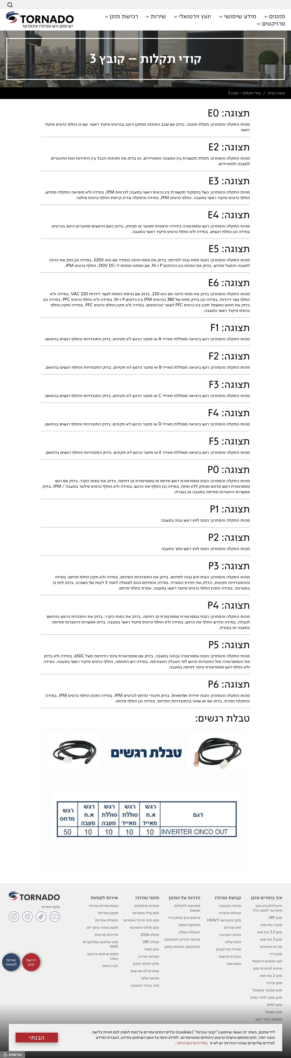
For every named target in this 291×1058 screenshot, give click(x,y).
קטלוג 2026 (149, 934)
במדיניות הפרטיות (192, 1043)
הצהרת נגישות (230, 956)
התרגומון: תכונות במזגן (182, 946)
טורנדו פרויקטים (228, 949)
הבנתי (37, 1037)
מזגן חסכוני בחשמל (267, 990)
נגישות (15, 1054)
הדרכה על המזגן (184, 897)
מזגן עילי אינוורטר (145, 913)
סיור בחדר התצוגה (145, 985)
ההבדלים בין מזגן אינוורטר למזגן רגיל (267, 907)
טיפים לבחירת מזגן (267, 968)
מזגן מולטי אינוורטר (144, 927)
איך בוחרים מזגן (266, 897)
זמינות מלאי (150, 978)
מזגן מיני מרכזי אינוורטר (141, 920)
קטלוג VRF (151, 942)
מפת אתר (233, 963)
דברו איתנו (110, 965)
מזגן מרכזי (274, 983)
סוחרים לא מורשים (145, 971)
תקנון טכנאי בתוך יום (102, 927)
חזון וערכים (232, 927)
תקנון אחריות (108, 913)
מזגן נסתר (151, 949)
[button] (274, 16)
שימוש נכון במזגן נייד (184, 917)
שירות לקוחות (104, 897)
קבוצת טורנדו (228, 897)
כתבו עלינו (233, 942)
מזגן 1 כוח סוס (271, 925)
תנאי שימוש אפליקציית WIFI (100, 944)
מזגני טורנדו (147, 897)
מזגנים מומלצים (147, 905)
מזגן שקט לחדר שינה (266, 997)
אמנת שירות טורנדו (103, 905)
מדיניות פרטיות (106, 934)
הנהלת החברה (230, 913)
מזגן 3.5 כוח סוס (269, 932)
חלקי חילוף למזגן (146, 963)
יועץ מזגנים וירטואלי (267, 961)
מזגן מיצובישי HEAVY (224, 920)
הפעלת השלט (189, 932)
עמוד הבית (276, 93)
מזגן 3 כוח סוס (271, 939)
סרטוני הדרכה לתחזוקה (182, 939)
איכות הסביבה (230, 934)
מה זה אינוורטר (270, 946)
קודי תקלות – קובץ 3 (244, 93)
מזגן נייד (275, 954)
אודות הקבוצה (230, 905)
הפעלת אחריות (106, 920)
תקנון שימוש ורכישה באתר (102, 956)
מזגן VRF (275, 917)
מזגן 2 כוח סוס (271, 975)
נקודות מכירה (148, 956)
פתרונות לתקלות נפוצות (187, 907)
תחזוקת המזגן (189, 925)
